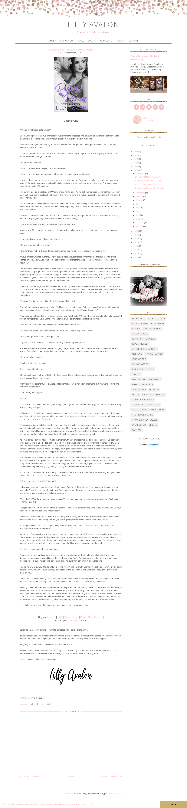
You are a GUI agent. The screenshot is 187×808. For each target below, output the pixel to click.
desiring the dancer (36, 698)
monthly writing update (146, 379)
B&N (60, 617)
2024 (135, 159)
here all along (154, 354)
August (139, 200)
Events (92, 41)
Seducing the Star (153, 394)
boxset (136, 329)
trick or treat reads (145, 420)
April (138, 215)
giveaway (137, 354)
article (160, 318)
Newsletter (106, 41)
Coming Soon (67, 41)
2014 (135, 253)
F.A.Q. (81, 41)
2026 (135, 151)
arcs (150, 318)
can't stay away (152, 329)
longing (136, 374)
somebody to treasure (145, 405)
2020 (135, 231)
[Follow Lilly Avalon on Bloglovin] (149, 445)
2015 (135, 250)
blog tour (157, 324)
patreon (154, 389)
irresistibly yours (143, 369)
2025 (135, 155)
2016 (135, 246)
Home (71, 777)
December (140, 173)
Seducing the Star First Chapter (149, 180)
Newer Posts (31, 777)
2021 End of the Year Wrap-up (148, 177)
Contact (133, 41)
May (138, 211)
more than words (142, 384)
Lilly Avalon (93, 24)
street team (157, 410)
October (139, 196)
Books (52, 41)
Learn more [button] (86, 804)
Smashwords (95, 617)
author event (140, 324)
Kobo (83, 617)
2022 (135, 167)
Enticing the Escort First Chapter (149, 184)
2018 (135, 238)
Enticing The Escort (144, 349)
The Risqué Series (142, 415)
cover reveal (140, 334)
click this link (116, 794)
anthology (138, 318)
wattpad (137, 430)
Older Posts (110, 777)
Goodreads (74, 620)
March (139, 219)
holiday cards (140, 364)
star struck (139, 410)
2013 (135, 257)
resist (135, 394)
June (138, 208)
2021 (135, 170)
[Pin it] (48, 704)
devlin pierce (140, 344)
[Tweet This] (32, 704)
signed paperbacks (143, 400)
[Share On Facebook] (37, 704)
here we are (139, 359)
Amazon (50, 617)
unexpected (139, 425)
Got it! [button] (174, 804)
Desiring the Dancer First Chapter (150, 188)
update (153, 425)
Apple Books (71, 617)
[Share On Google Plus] (43, 704)
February (140, 223)
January (139, 226)
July (138, 204)
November (140, 193)
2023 (135, 163)
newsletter (139, 389)
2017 (135, 242)
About (121, 41)
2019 (135, 235)
